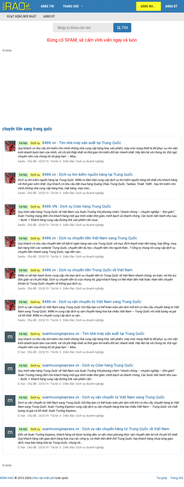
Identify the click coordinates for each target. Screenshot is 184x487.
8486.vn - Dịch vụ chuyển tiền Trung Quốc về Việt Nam (76, 270)
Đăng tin (47, 6)
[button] (82, 6)
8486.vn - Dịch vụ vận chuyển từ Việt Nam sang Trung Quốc (80, 301)
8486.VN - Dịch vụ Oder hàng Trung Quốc (65, 206)
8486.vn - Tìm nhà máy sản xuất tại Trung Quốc (70, 142)
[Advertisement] (92, 90)
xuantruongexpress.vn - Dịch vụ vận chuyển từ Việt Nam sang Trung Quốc (92, 397)
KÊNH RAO (7, 478)
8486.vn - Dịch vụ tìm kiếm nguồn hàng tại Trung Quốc (76, 174)
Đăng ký (49, 16)
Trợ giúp (162, 478)
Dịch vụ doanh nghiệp (90, 161)
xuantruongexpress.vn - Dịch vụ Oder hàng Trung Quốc (76, 365)
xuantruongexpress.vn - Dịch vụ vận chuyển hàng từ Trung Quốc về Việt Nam (94, 429)
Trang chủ (71, 6)
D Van (21, 352)
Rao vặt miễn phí (44, 478)
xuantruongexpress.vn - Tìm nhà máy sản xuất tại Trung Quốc (82, 333)
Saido (21, 161)
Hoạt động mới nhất (22, 16)
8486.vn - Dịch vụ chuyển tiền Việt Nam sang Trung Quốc (78, 238)
